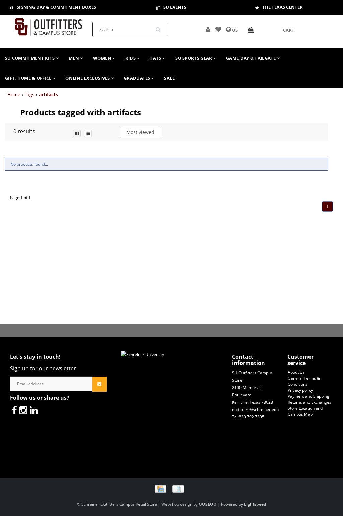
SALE (169, 78)
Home (13, 94)
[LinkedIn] (34, 410)
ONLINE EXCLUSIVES (88, 78)
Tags (30, 94)
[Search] (160, 27)
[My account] (208, 30)
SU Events (174, 7)
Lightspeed (255, 504)
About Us (296, 372)
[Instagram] (23, 410)
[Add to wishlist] (218, 30)
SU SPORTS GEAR (194, 58)
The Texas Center (282, 7)
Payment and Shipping (308, 396)
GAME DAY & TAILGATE (251, 58)
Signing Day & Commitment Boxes (56, 7)
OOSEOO (208, 504)
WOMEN (103, 58)
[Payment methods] (172, 488)
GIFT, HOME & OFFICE (29, 78)
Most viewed (140, 132)
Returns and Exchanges (309, 402)
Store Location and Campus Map (305, 411)
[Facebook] (14, 410)
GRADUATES (137, 78)
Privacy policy (300, 390)
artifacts (48, 94)
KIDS (131, 58)
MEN (74, 58)
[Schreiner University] (48, 25)
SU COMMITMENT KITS (30, 58)
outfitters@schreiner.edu (255, 409)
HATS (155, 58)
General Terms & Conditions (304, 381)
